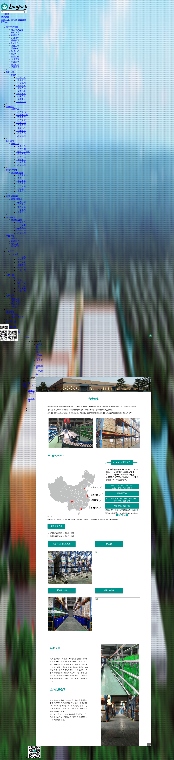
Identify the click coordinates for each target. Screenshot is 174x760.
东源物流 (15, 301)
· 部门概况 (21, 257)
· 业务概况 (21, 222)
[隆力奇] (14, 10)
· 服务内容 (21, 259)
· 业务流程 (21, 228)
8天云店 (14, 43)
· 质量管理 (21, 265)
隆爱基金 (15, 314)
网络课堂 (5, 17)
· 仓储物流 (21, 267)
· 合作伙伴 (21, 230)
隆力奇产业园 (12, 27)
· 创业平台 (21, 181)
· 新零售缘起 (22, 175)
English (14, 20)
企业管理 (15, 59)
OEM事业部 (16, 220)
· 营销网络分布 (23, 152)
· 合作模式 (21, 149)
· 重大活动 (21, 207)
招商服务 (15, 67)
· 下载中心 (21, 160)
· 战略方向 (21, 96)
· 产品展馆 (21, 204)
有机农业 (15, 32)
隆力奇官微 (11, 322)
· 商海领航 (21, 280)
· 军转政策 (21, 283)
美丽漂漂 (15, 304)
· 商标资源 (21, 117)
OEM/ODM (11, 217)
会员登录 (22, 20)
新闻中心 (5, 22)
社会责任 (10, 312)
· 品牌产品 (21, 133)
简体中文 (5, 20)
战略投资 (15, 40)
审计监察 (15, 56)
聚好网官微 (11, 327)
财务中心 (15, 51)
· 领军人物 (21, 88)
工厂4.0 (14, 254)
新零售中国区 (12, 170)
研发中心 (15, 75)
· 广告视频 (21, 125)
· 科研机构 (21, 83)
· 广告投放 (21, 131)
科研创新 (10, 72)
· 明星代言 (21, 128)
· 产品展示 (21, 183)
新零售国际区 (12, 196)
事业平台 (10, 236)
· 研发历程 (21, 80)
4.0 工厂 (10, 251)
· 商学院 (20, 189)
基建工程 (15, 46)
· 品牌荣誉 (21, 120)
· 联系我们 (21, 102)
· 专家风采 (21, 91)
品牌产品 (10, 106)
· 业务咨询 (21, 162)
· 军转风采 (21, 286)
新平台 (14, 238)
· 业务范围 (21, 225)
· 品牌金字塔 (22, 115)
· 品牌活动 (21, 123)
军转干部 (10, 275)
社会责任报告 (17, 317)
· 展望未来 (21, 288)
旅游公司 (15, 64)
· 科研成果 (21, 85)
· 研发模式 (21, 93)
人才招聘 (5, 14)
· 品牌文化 (21, 112)
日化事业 (10, 141)
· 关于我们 (21, 146)
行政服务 (15, 62)
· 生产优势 (21, 262)
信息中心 (15, 54)
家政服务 (15, 35)
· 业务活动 (21, 186)
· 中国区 (20, 178)
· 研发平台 (21, 99)
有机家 (14, 307)
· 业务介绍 (21, 77)
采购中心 (15, 48)
